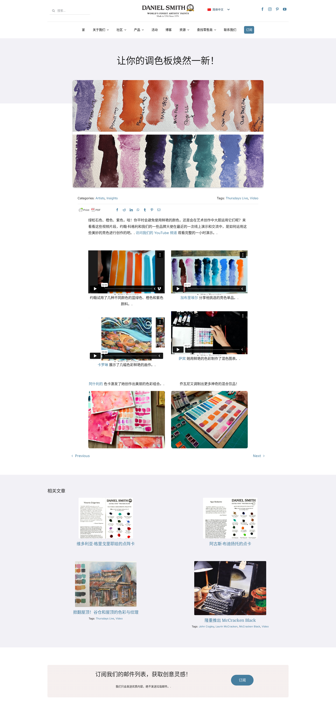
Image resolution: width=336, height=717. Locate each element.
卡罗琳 (103, 365)
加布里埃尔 (189, 298)
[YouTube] (284, 9)
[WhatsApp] (138, 210)
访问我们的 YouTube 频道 (156, 233)
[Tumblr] (144, 210)
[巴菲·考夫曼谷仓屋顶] (105, 563)
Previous (82, 456)
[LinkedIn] (131, 210)
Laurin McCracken (227, 626)
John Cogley (206, 626)
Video (254, 198)
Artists (100, 198)
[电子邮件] (158, 210)
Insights (112, 198)
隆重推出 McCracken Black (230, 620)
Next (257, 456)
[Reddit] (124, 210)
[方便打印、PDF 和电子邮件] (90, 210)
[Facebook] (262, 9)
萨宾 (182, 359)
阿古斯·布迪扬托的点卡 (230, 543)
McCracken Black (249, 626)
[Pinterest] (277, 9)
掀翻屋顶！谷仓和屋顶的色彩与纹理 (105, 612)
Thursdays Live (237, 198)
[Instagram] (270, 9)
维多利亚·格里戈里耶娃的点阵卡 (106, 543)
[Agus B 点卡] (230, 499)
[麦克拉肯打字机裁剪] (230, 563)
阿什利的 (96, 384)
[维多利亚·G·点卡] (106, 499)
